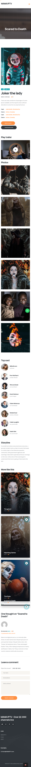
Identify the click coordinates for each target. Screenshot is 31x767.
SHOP (2, 739)
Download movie (9, 127)
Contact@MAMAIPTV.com (7, 751)
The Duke (7, 596)
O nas (2, 737)
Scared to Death (10, 601)
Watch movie (8, 123)
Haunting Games (10, 553)
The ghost (7, 509)
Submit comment (9, 698)
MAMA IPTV (3, 735)
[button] (27, 310)
